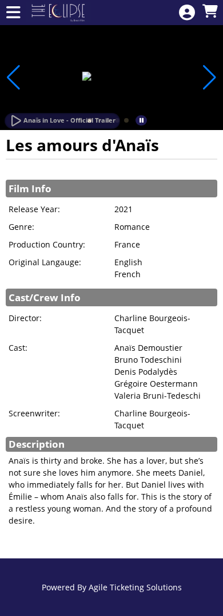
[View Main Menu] (13, 12)
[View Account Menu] (187, 12)
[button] (126, 120)
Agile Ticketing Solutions (135, 587)
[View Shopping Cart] (210, 11)
